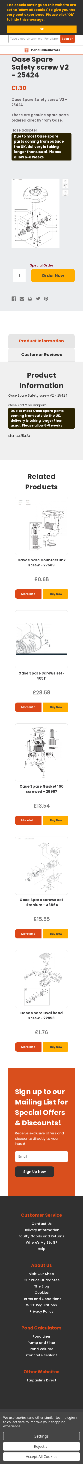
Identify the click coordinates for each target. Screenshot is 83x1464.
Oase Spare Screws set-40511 (41, 676)
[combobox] (41, 39)
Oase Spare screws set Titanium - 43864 (41, 902)
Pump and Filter (41, 1342)
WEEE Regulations (41, 1305)
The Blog (41, 1286)
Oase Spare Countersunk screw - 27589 (42, 563)
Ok (41, 29)
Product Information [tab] (41, 341)
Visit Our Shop (41, 1273)
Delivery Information (41, 1230)
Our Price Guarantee (41, 1280)
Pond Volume (41, 1349)
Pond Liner (41, 1336)
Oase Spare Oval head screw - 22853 (41, 1016)
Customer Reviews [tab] (41, 354)
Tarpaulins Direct (41, 1380)
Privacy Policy (41, 1311)
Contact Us (42, 1223)
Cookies (42, 1292)
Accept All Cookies (41, 1456)
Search (68, 38)
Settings (41, 1436)
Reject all (41, 1446)
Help (41, 1248)
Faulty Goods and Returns (41, 1236)
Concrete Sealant (41, 1355)
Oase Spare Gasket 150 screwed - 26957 (41, 789)
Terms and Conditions (41, 1299)
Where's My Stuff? (41, 1242)
